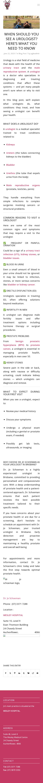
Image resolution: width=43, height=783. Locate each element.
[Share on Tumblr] (24, 673)
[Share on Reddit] (33, 673)
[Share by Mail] (37, 673)
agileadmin (35, 53)
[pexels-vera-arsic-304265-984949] (21, 22)
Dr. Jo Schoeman (12, 598)
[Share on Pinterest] (15, 673)
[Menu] (38, 5)
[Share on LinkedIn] (19, 673)
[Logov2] (17, 5)
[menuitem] (38, 5)
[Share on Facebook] (5, 673)
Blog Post (23, 53)
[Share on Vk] (28, 673)
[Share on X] (10, 673)
